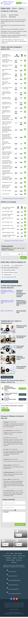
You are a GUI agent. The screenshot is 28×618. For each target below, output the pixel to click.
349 (16, 70)
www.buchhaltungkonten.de (14, 580)
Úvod (7, 553)
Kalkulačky (8, 557)
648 (21, 187)
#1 (3, 422)
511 (16, 87)
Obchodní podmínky (14, 609)
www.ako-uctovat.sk (12, 575)
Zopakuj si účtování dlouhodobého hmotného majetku (21, 293)
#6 (4, 465)
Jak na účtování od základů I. (21, 336)
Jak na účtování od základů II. (21, 367)
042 (15, 56)
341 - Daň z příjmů (6, 265)
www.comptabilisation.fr (13, 589)
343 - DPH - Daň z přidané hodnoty (10, 267)
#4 (4, 449)
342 (16, 130)
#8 (4, 479)
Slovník (15, 555)
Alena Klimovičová (9, 472)
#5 (4, 459)
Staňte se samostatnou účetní (20, 358)
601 (21, 92)
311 (16, 92)
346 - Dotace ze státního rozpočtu (10, 272)
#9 (4, 490)
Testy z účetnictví (7, 555)
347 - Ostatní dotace (6, 274)
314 (18, 208)
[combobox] (19, 254)
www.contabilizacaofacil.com (14, 593)
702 (21, 173)
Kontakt (20, 557)
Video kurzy (19, 560)
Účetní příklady (18, 553)
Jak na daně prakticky (20, 346)
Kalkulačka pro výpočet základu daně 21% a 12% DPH (21, 303)
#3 (4, 437)
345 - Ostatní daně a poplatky (8, 269)
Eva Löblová (8, 465)
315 (16, 74)
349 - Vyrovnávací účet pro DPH (9, 276)
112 (16, 65)
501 (18, 236)
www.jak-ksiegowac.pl (13, 584)
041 (16, 97)
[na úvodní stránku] (9, 3)
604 (21, 102)
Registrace (24, 3)
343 (18, 56)
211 (16, 122)
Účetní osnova (21, 555)
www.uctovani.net (12, 571)
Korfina (6, 422)
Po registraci (22, 395)
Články (11, 553)
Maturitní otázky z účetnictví (21, 326)
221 (21, 83)
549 (16, 191)
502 (18, 219)
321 (22, 56)
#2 (4, 430)
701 (16, 162)
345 (16, 137)
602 (21, 122)
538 (16, 183)
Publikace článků (10, 560)
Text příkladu (6, 254)
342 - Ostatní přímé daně (17, 265)
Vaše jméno (9, 503)
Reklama (14, 557)
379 (21, 158)
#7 (4, 472)
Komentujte (5, 511)
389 (18, 215)
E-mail (9, 507)
